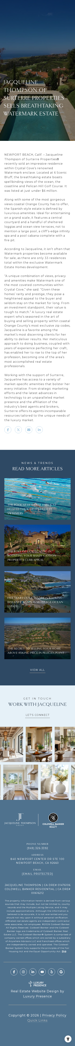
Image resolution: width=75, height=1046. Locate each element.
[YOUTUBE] (42, 971)
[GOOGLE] (61, 971)
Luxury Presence (37, 996)
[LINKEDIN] (32, 971)
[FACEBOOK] (13, 971)
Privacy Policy (54, 1015)
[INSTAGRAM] (23, 971)
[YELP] (51, 971)
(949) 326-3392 (37, 848)
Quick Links (37, 1020)
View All (37, 670)
